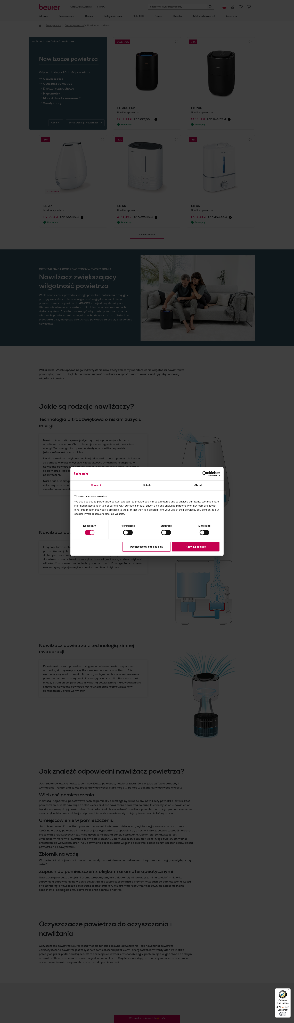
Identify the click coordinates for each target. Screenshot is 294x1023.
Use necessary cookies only (146, 546)
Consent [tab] (96, 485)
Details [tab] (147, 485)
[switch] (128, 532)
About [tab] (198, 485)
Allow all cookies (196, 546)
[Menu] (289, 990)
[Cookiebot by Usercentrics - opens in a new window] (205, 473)
